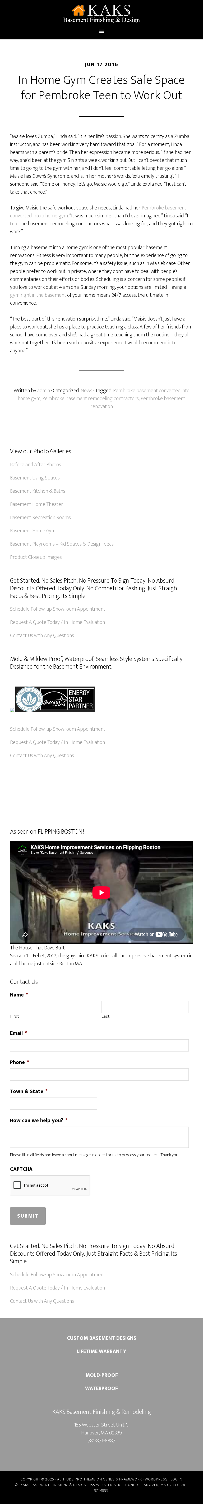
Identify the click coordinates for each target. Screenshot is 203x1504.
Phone (19, 1062)
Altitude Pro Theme (76, 1479)
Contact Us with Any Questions (42, 635)
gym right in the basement (38, 295)
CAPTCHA (21, 1169)
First (14, 1016)
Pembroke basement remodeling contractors (90, 398)
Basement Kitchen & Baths (37, 491)
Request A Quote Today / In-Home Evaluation (57, 622)
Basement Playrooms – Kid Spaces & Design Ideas (62, 544)
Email (18, 1033)
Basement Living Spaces (35, 477)
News (86, 390)
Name (19, 994)
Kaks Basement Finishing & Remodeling (101, 14)
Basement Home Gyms (34, 530)
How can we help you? (38, 1120)
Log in (176, 1479)
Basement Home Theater (36, 504)
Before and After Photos (35, 464)
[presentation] (50, 1185)
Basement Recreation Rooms (40, 517)
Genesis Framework (122, 1479)
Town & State (29, 1091)
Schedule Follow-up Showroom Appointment (57, 609)
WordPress (156, 1479)
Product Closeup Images (36, 557)
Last (106, 1016)
